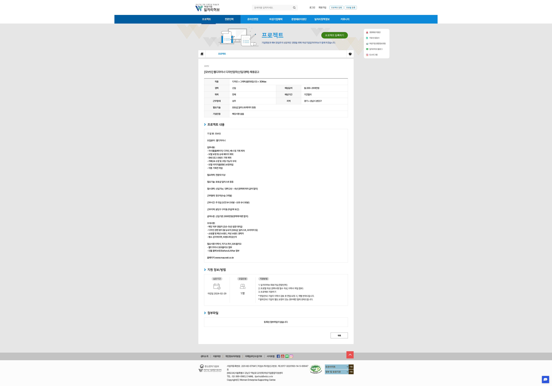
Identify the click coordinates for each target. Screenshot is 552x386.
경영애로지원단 (298, 19)
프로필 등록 (350, 7)
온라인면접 (252, 19)
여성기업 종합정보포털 (377, 43)
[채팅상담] (545, 380)
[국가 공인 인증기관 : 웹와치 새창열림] (315, 369)
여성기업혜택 (275, 19)
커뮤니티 (345, 19)
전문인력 (229, 19)
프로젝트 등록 (336, 7)
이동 (351, 367)
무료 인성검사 (374, 38)
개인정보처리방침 (232, 356)
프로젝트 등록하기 (334, 35)
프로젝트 (206, 19)
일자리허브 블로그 (375, 49)
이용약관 (217, 356)
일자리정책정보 (322, 19)
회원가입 (322, 7)
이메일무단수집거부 (253, 356)
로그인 (312, 7)
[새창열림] (278, 356)
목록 (339, 335)
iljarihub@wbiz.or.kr (264, 376)
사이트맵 (270, 356)
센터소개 (204, 356)
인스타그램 (373, 55)
